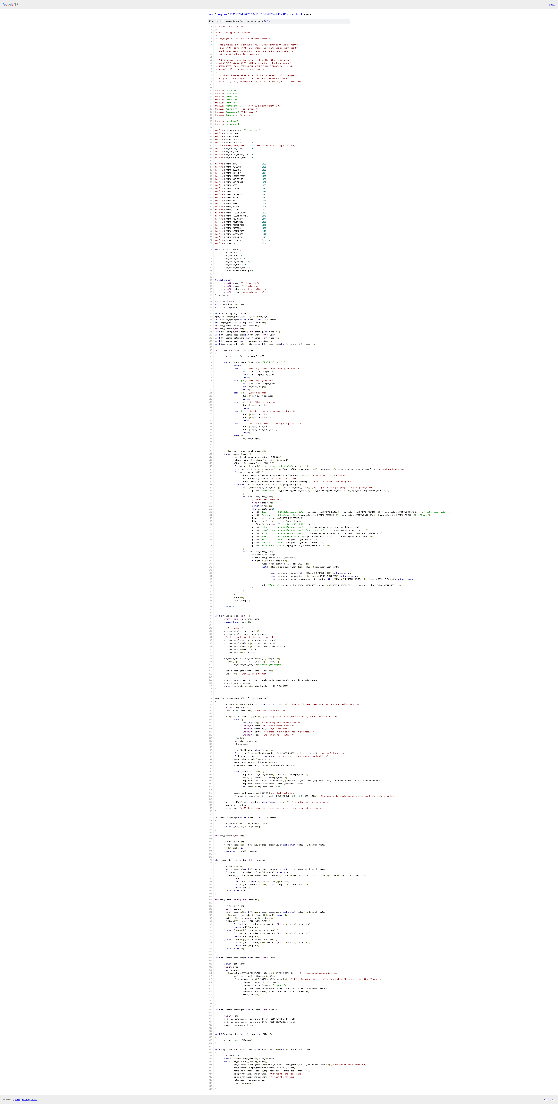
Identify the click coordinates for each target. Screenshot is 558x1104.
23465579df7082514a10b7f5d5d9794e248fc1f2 (258, 14)
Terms (34, 1099)
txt (546, 1099)
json (552, 1099)
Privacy (25, 1099)
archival (297, 14)
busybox (222, 14)
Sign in (552, 4)
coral (211, 14)
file (267, 21)
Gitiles (17, 1099)
